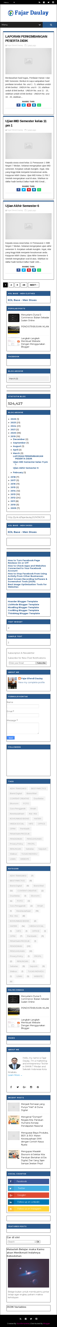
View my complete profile (31, 682)
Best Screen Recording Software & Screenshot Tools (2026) (27, 580)
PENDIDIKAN (16, 839)
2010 (13, 504)
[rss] (39, 2)
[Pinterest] (38, 1087)
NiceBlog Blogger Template (23, 607)
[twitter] (48, 2)
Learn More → (15, 1075)
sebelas (30, 849)
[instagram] (53, 2)
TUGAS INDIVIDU (29, 854)
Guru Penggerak (18, 808)
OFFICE (41, 823)
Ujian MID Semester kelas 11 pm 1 (30, 463)
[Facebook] (11, 1087)
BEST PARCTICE (38, 788)
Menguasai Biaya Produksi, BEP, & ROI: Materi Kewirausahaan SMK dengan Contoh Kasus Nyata (34, 1138)
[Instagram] (31, 1087)
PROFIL (31, 844)
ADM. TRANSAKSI (18, 788)
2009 (14, 508)
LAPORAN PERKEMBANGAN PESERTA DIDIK (28, 457)
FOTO (26, 803)
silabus (13, 854)
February (18, 472)
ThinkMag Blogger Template (24, 613)
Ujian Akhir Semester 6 (22, 206)
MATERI (37, 818)
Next (33, 285)
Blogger (46, 1323)
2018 (13, 477)
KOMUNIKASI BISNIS (19, 818)
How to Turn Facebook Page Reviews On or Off (24, 561)
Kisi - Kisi (33, 813)
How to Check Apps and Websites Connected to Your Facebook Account (27, 568)
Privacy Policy (16, 844)
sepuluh (42, 849)
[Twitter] (18, 1087)
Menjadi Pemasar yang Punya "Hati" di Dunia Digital (33, 1107)
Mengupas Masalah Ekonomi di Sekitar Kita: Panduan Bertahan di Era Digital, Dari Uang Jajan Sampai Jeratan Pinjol (33, 1157)
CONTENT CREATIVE (19, 798)
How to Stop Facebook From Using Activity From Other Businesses (27, 574)
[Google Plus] (24, 1087)
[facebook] (44, 2)
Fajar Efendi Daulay (32, 678)
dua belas (38, 798)
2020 (14, 433)
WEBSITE (24, 859)
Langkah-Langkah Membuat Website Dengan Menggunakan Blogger (33, 342)
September (19, 442)
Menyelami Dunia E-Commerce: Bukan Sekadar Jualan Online (35, 317)
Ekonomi (14, 803)
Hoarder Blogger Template (23, 601)
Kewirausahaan (17, 813)
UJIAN (12, 859)
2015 (13, 487)
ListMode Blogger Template (23, 604)
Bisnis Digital (16, 793)
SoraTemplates (23, 1323)
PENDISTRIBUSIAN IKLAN (35, 326)
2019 (13, 436)
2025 (14, 422)
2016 (13, 484)
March (16, 453)
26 (24, 285)
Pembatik (25, 828)
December (19, 439)
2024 (14, 426)
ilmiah (33, 808)
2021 (13, 429)
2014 (13, 491)
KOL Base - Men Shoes (22, 300)
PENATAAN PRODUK (20, 834)
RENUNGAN (15, 849)
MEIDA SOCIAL (17, 823)
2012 (13, 497)
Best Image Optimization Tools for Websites (27, 585)
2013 (13, 494)
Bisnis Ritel (32, 793)
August (17, 446)
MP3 (31, 823)
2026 (14, 419)
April (16, 449)
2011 (13, 501)
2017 (13, 480)
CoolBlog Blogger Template (23, 610)
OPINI (12, 828)
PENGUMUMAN (34, 839)
